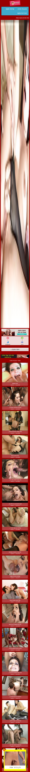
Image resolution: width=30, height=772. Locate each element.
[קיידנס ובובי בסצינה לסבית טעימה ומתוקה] (15, 710)
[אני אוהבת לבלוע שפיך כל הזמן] (15, 469)
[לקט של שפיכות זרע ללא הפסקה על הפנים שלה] (15, 493)
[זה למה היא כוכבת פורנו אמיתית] (15, 686)
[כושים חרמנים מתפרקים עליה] (15, 637)
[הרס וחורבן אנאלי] (15, 445)
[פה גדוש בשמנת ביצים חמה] (15, 613)
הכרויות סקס (22, 13)
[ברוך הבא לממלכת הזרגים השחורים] (15, 661)
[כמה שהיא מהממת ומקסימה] (15, 541)
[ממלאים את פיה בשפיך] (15, 565)
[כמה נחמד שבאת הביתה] (15, 589)
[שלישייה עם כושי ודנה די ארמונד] (15, 517)
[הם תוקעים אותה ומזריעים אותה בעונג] (15, 734)
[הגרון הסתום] (15, 372)
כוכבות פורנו (22, 9)
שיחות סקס (10, 9)
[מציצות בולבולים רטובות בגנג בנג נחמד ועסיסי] (15, 396)
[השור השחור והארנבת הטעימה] (15, 420)
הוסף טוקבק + (15, 349)
